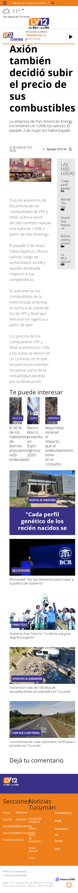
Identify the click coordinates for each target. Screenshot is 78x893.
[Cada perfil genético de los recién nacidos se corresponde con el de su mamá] (42, 488)
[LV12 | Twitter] (68, 781)
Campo (33, 418)
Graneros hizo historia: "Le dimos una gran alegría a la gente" (40, 635)
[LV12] (11, 785)
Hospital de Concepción (42, 500)
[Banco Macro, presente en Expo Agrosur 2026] (33, 423)
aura (32, 858)
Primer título (19, 624)
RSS (57, 849)
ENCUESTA (17, 418)
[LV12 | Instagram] (60, 788)
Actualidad (9, 826)
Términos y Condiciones (14, 871)
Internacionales (26, 833)
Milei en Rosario (21, 570)
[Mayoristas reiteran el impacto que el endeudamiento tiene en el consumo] (51, 423)
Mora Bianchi (33, 849)
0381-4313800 (46, 885)
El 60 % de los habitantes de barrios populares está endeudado (19, 443)
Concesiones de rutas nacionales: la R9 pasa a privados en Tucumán (42, 744)
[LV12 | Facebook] (60, 781)
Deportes (21, 819)
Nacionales (10, 833)
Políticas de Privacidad (16, 875)
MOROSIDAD (53, 418)
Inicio (6, 812)
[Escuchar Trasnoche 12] (71, 37)
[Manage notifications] (69, 885)
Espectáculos (24, 826)
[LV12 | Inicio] (74, 800)
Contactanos (63, 813)
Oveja (32, 828)
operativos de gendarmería (27, 678)
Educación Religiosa (35, 820)
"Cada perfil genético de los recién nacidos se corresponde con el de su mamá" (42, 527)
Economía (9, 839)
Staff (58, 821)
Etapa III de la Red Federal (26, 733)
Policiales (22, 812)
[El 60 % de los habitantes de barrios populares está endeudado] (15, 423)
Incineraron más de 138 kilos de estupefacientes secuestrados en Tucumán (40, 689)
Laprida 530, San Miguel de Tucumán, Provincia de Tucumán (28, 884)
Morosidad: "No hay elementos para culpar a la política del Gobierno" (41, 581)
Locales (7, 819)
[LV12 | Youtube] (68, 788)
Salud (19, 839)
